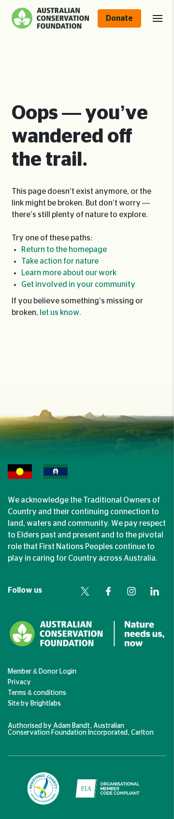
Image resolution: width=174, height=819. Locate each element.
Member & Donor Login (42, 671)
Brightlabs (45, 703)
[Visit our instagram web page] (131, 591)
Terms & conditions (37, 693)
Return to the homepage (64, 249)
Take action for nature (60, 261)
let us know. (60, 312)
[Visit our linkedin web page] (154, 591)
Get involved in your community (78, 284)
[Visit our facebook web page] (108, 591)
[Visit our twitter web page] (85, 591)
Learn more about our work (68, 273)
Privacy (19, 682)
